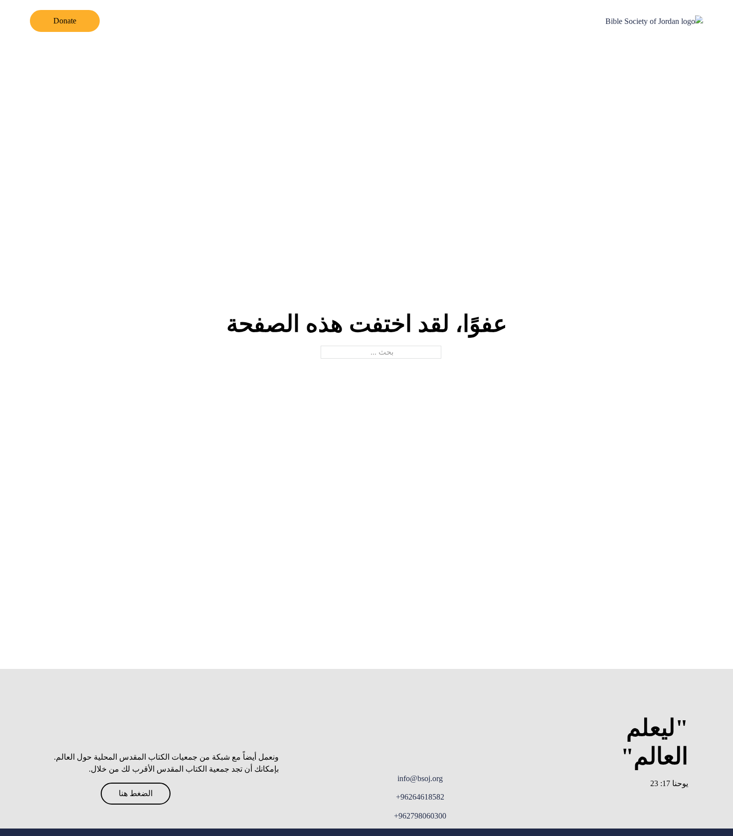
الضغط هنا (136, 793)
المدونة (326, 20)
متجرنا (198, 20)
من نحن (504, 20)
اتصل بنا (237, 20)
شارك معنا (282, 20)
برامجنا (399, 20)
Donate (64, 20)
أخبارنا (363, 20)
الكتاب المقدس (451, 20)
